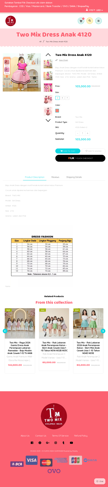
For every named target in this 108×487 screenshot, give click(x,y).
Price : (57, 86)
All (40, 41)
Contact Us (40, 435)
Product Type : (61, 122)
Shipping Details (74, 177)
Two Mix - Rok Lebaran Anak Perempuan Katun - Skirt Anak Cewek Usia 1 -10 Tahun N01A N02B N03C (54, 346)
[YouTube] (72, 443)
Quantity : (60, 133)
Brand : (58, 117)
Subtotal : (60, 139)
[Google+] (48, 443)
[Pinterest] (40, 443)
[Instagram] (56, 443)
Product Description (34, 177)
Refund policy (80, 435)
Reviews (55, 177)
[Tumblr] (64, 443)
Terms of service (60, 435)
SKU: (57, 127)
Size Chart (63, 60)
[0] (81, 21)
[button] (80, 158)
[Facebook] (32, 443)
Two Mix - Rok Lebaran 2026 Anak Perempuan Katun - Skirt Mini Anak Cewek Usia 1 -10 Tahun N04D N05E (88, 347)
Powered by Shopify (70, 451)
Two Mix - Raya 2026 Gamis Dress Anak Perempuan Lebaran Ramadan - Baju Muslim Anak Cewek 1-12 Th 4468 (20, 347)
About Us (25, 435)
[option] (22, 72)
